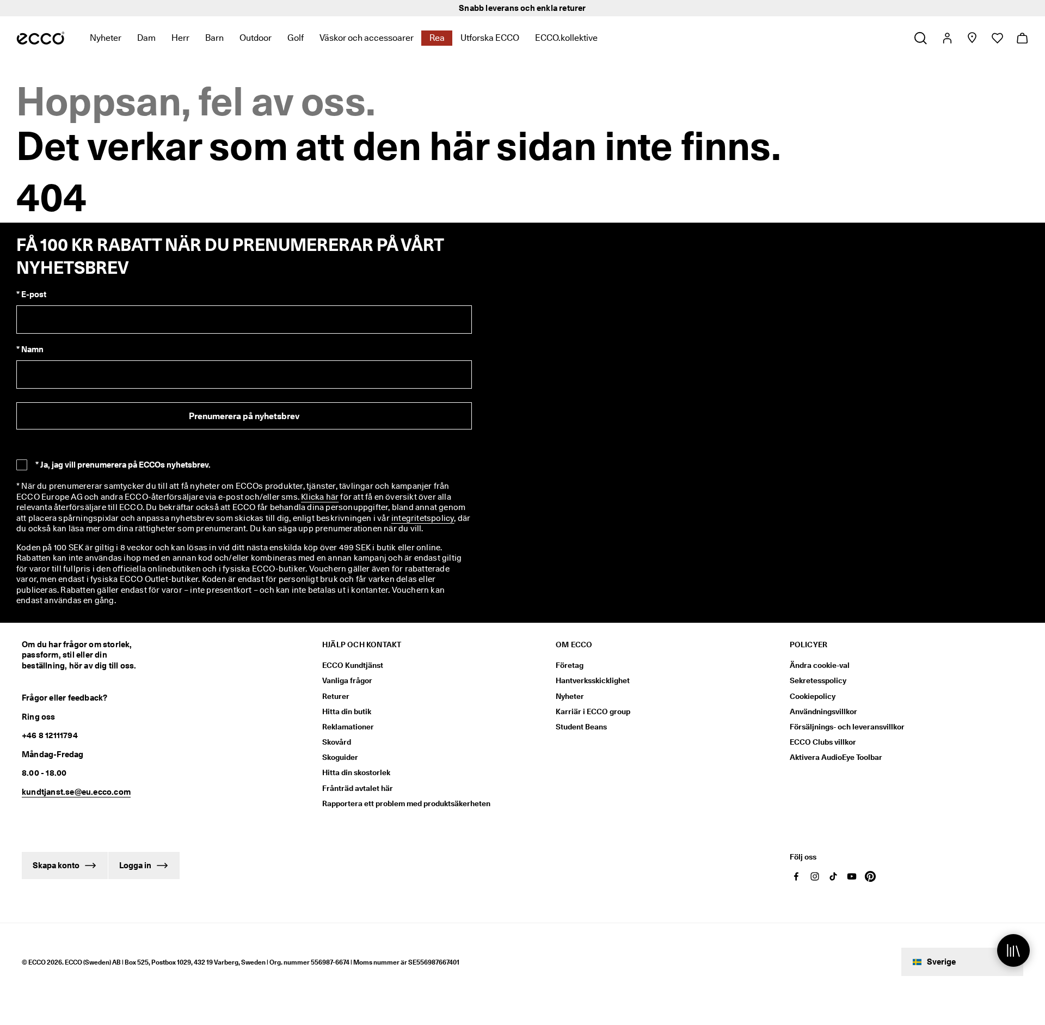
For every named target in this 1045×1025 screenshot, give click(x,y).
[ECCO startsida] (40, 38)
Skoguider (340, 757)
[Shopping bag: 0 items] (1022, 38)
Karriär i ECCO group (593, 711)
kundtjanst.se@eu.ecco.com (76, 792)
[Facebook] (796, 876)
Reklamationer (348, 726)
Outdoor (255, 38)
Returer (335, 696)
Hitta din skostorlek (356, 772)
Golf (295, 38)
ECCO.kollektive (566, 38)
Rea (437, 38)
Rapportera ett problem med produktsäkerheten (406, 803)
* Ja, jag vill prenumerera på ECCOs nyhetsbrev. (123, 465)
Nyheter (105, 38)
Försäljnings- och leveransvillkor (847, 726)
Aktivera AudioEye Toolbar (836, 757)
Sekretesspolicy (818, 680)
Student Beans (581, 726)
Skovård (336, 742)
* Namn (30, 349)
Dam (146, 38)
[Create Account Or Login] (947, 38)
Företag (569, 665)
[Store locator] (972, 38)
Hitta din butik (346, 711)
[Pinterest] (870, 876)
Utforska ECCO (489, 38)
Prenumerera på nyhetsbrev (244, 416)
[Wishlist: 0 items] (997, 38)
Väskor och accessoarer (366, 38)
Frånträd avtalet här (357, 788)
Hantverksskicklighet (593, 680)
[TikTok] (833, 876)
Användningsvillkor (823, 711)
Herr (180, 38)
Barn (214, 38)
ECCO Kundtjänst (352, 665)
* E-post (31, 294)
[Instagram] (814, 876)
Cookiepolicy (812, 696)
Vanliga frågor (347, 680)
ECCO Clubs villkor (823, 742)
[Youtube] (851, 876)
